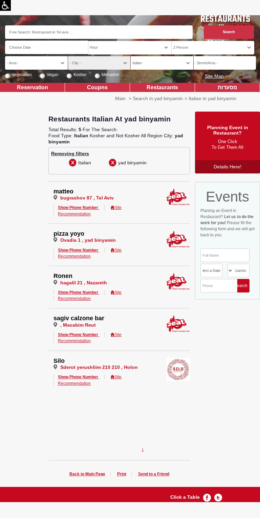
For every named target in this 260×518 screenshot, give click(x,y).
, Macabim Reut (78, 325)
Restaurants (162, 87)
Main (120, 98)
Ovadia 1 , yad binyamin (88, 240)
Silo (59, 360)
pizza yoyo (68, 233)
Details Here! (227, 166)
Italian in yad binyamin (212, 98)
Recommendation (74, 214)
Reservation (32, 87)
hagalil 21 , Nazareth (83, 282)
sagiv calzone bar (78, 318)
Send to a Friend (153, 474)
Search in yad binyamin (158, 98)
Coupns (97, 87)
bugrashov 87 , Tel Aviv (87, 198)
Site (118, 207)
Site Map (214, 76)
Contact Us (212, 66)
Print (121, 474)
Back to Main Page (87, 474)
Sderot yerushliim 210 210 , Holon (99, 367)
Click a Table (185, 497)
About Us (214, 57)
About (215, 42)
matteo (63, 191)
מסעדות (227, 87)
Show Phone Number (78, 207)
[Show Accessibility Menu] (5, 5)
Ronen (62, 276)
